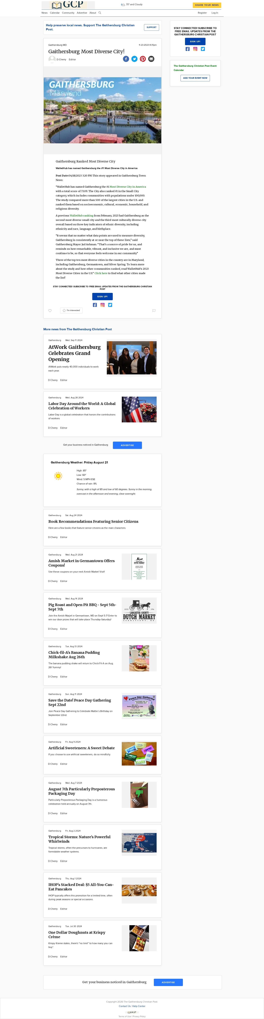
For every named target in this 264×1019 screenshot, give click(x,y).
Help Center (138, 1006)
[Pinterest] (143, 58)
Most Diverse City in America (128, 186)
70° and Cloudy (133, 4)
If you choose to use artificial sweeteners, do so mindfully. (79, 754)
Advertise (82, 12)
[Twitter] (134, 58)
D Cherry (62, 59)
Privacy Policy (139, 1016)
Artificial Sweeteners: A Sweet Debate (81, 748)
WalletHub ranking (81, 215)
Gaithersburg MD (57, 45)
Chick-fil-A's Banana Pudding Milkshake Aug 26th (74, 654)
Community (68, 12)
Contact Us (125, 1006)
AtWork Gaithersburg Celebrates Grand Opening (74, 353)
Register (202, 12)
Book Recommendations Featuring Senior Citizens (93, 521)
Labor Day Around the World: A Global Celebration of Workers (82, 405)
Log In (215, 12)
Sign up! (102, 296)
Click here (101, 273)
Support (151, 27)
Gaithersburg (54, 340)
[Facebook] (126, 58)
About (93, 12)
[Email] (151, 58)
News (45, 12)
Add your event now (195, 78)
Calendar (55, 12)
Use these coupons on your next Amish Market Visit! (76, 571)
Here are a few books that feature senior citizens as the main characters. (87, 528)
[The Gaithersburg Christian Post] (68, 4)
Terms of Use (125, 1016)
